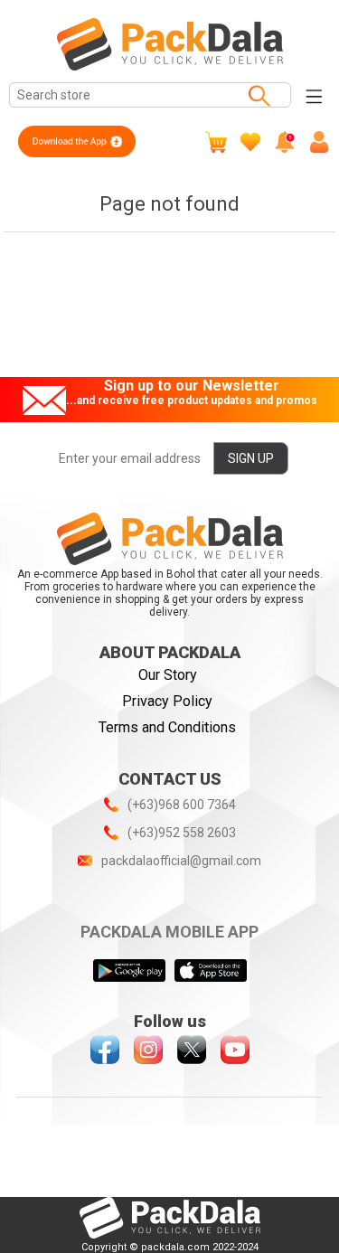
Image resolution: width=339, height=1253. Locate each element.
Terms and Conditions (167, 727)
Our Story (167, 674)
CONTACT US (169, 778)
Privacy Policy (167, 701)
